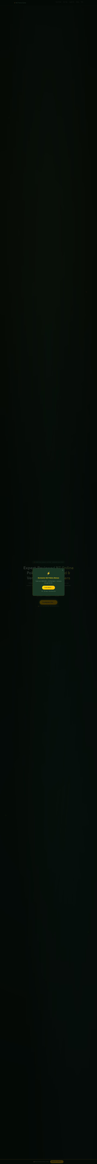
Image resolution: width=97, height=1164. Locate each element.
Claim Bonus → (48, 587)
